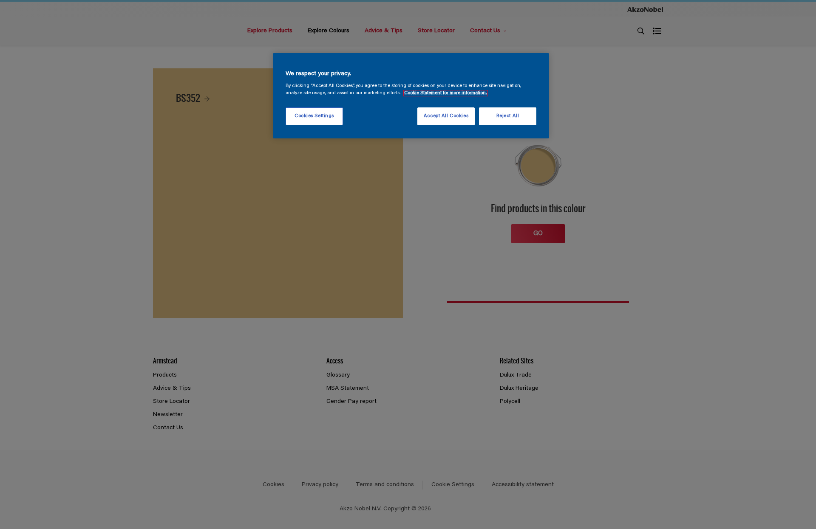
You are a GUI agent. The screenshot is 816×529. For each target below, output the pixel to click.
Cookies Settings (314, 116)
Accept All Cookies (446, 116)
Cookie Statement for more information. (445, 93)
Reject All (507, 116)
